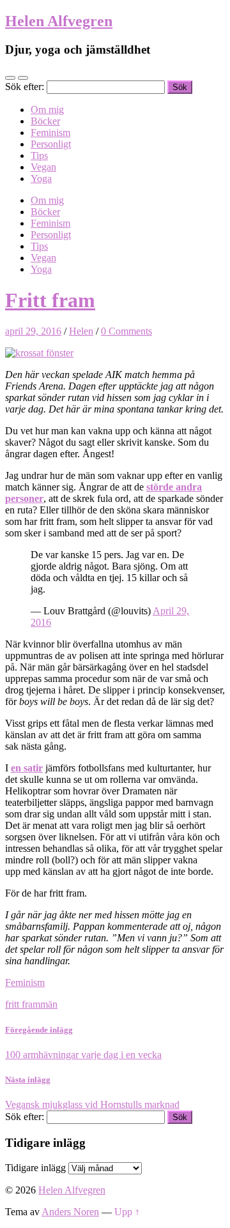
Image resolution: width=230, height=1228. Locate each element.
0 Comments (126, 331)
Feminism (50, 132)
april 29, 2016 (33, 331)
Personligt (51, 144)
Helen (81, 331)
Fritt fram (50, 300)
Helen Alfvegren (58, 21)
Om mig (47, 109)
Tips (39, 155)
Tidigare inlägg (35, 1167)
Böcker (45, 121)
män (48, 1004)
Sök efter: (24, 86)
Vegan (43, 167)
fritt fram (22, 1004)
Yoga (41, 178)
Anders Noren (70, 1211)
